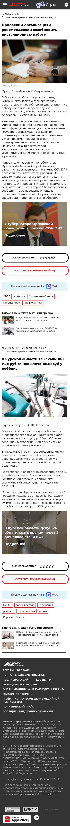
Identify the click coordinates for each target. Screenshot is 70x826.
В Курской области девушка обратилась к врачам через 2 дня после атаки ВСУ (31, 532)
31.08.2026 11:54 (11, 347)
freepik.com (9, 419)
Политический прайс (18, 706)
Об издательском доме (20, 684)
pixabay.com (9, 85)
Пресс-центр (42, 679)
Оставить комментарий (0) (35, 270)
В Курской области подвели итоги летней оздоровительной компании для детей (38, 633)
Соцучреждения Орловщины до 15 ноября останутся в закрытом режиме (38, 318)
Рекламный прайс (16, 670)
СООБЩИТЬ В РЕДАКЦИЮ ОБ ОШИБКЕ (28, 711)
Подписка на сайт (16, 679)
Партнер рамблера (50, 809)
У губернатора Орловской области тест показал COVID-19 (33, 226)
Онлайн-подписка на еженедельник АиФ (33, 689)
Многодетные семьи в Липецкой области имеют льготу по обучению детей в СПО (38, 644)
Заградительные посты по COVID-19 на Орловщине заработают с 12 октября (36, 329)
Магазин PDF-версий (18, 694)
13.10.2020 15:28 (10, 13)
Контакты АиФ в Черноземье (24, 674)
